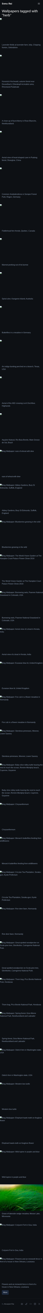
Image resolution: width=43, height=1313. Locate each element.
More (5, 1292)
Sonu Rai (7, 3)
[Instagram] (35, 1304)
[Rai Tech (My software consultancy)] (30, 1304)
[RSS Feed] (39, 1304)
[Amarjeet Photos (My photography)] (22, 1304)
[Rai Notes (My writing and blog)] (26, 1304)
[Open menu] (39, 3)
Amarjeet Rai (9, 1304)
